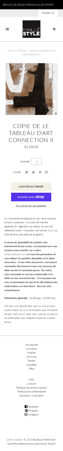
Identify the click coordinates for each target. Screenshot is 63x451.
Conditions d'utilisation (31, 395)
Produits (22, 50)
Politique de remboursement (31, 387)
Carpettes (31, 364)
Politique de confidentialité (31, 391)
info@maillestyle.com (15, 254)
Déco (31, 368)
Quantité (25, 161)
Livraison (31, 383)
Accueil (11, 50)
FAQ (31, 379)
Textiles (31, 360)
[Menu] (7, 29)
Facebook (32, 406)
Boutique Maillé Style (44, 439)
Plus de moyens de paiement (31, 205)
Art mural (32, 356)
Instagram (32, 414)
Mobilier (31, 352)
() (48, 13)
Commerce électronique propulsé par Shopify (31, 443)
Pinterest (33, 410)
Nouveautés (31, 344)
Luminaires (31, 348)
